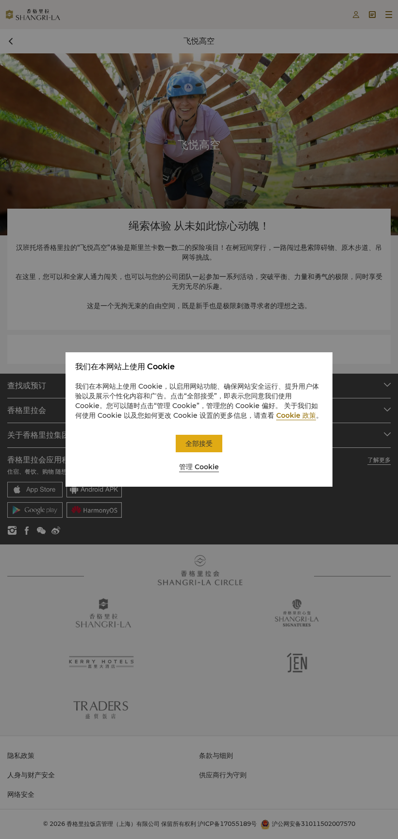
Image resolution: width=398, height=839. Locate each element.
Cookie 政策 (296, 415)
